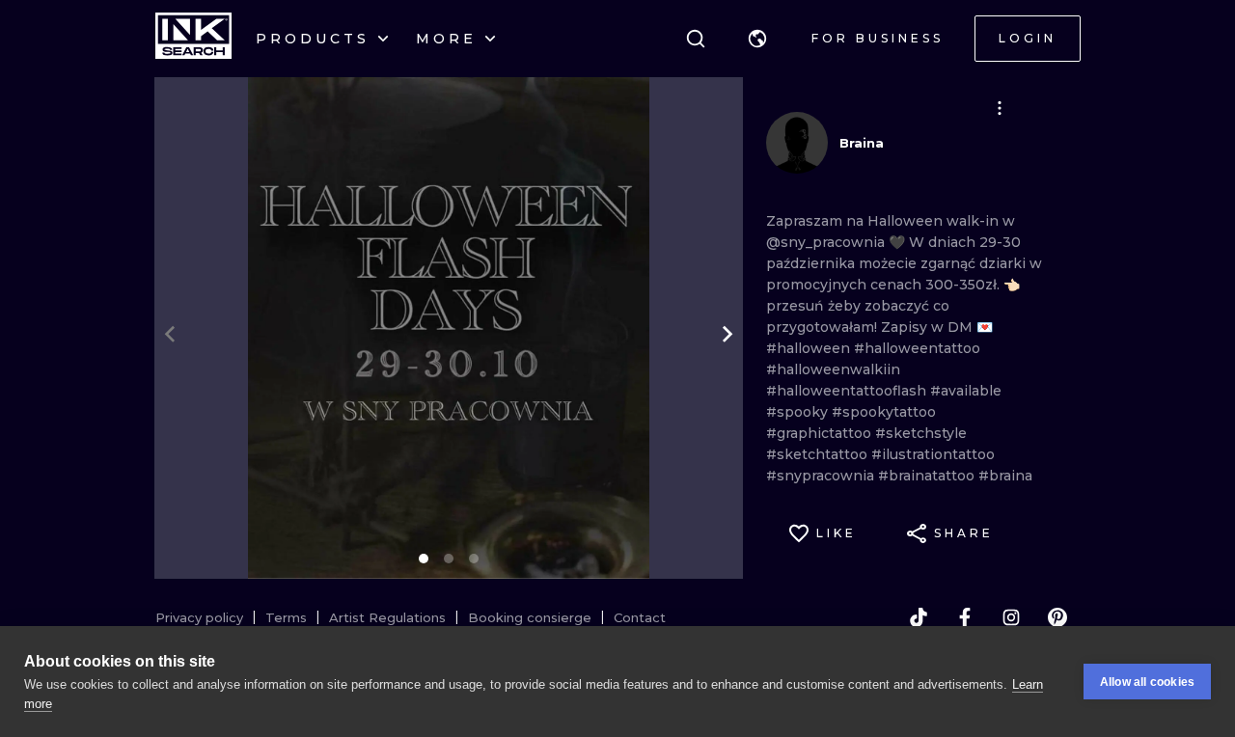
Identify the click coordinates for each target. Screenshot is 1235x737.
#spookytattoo (884, 412)
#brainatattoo (928, 475)
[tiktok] (918, 617)
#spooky (799, 412)
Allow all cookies (1147, 682)
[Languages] (757, 38)
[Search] (695, 38)
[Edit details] (999, 108)
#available (966, 390)
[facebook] (965, 617)
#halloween (810, 348)
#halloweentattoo (917, 348)
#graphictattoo (820, 433)
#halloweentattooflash (848, 390)
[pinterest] (1057, 617)
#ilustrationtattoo (933, 454)
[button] (757, 38)
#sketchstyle (921, 433)
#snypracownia (822, 475)
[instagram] (1011, 617)
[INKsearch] (193, 39)
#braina (1005, 475)
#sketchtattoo (818, 454)
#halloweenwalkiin (833, 369)
